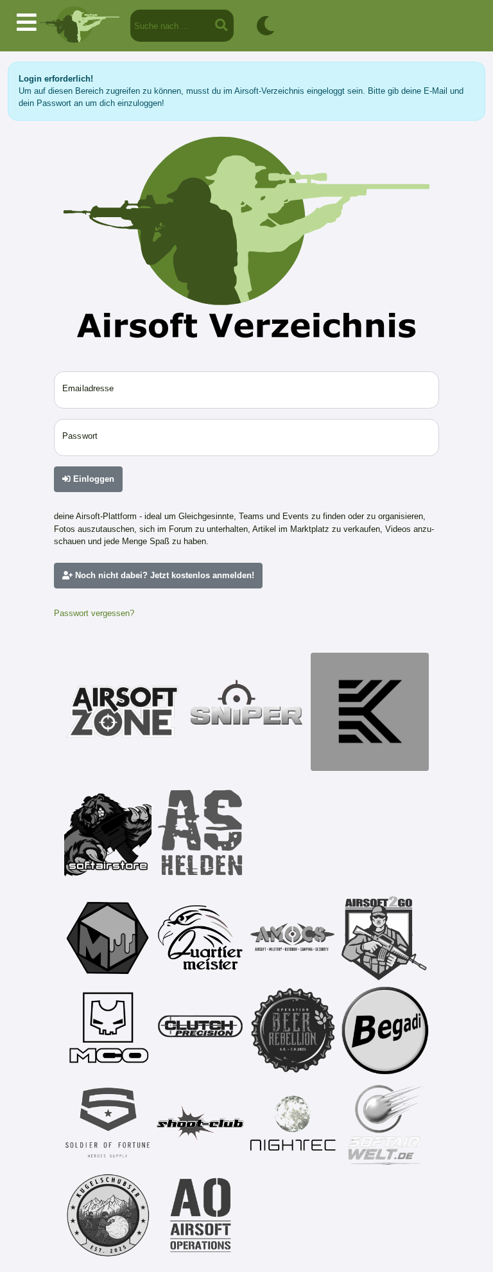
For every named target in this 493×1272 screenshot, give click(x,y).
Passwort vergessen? (94, 613)
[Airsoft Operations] (200, 1215)
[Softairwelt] (385, 1123)
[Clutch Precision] (200, 1030)
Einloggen (92, 479)
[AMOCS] (292, 938)
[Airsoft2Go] (385, 938)
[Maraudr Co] (107, 1030)
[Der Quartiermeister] (200, 938)
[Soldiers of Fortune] (107, 1123)
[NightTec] (292, 1123)
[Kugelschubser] (107, 1215)
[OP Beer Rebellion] (292, 1030)
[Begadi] (385, 1030)
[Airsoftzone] (123, 712)
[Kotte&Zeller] (370, 712)
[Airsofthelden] (200, 832)
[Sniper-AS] (246, 712)
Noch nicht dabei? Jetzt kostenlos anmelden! (163, 575)
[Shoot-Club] (200, 1123)
